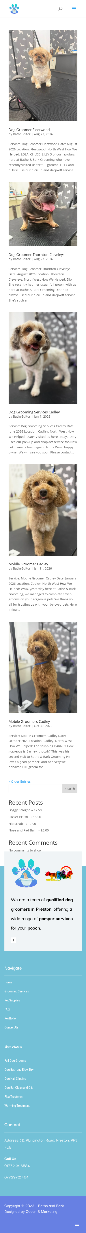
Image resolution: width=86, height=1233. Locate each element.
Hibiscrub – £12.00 (22, 824)
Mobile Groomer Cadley (28, 564)
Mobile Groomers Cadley (29, 721)
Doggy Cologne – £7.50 (25, 810)
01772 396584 (17, 1165)
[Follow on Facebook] (13, 940)
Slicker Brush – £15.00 (25, 817)
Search (70, 789)
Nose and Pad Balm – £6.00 (29, 830)
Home (8, 982)
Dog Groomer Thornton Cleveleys (37, 254)
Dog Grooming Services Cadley (34, 412)
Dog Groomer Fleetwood (29, 129)
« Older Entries (20, 781)
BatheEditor (21, 134)
